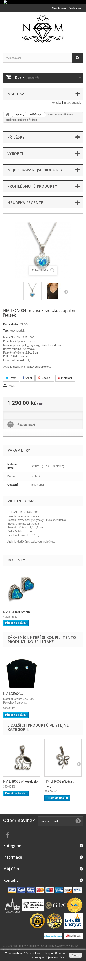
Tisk (12, 386)
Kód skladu (10, 324)
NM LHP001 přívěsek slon (21, 781)
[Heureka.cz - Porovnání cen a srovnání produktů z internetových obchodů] (53, 935)
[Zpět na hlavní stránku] (7, 114)
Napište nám (59, 8)
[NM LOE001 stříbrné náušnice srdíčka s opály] (21, 588)
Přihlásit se (75, 8)
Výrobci (15, 153)
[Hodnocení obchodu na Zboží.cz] (73, 935)
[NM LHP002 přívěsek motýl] (63, 758)
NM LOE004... (13, 693)
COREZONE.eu (64, 945)
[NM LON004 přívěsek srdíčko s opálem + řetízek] (32, 291)
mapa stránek (72, 102)
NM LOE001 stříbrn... (17, 612)
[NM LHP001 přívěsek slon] (21, 758)
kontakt (56, 102)
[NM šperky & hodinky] (43, 29)
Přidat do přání (25, 424)
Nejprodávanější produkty (35, 169)
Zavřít (75, 955)
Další (66, 292)
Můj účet (11, 868)
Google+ (46, 377)
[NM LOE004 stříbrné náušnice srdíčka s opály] (21, 670)
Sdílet (28, 377)
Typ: (6, 330)
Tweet (12, 377)
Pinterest (66, 377)
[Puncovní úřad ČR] (13, 905)
